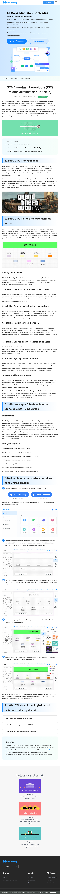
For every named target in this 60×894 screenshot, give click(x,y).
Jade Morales (16, 97)
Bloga (11, 78)
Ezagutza (16, 78)
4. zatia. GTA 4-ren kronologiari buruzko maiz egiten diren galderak (23, 151)
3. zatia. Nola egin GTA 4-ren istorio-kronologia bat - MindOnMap (23, 148)
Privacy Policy (45, 892)
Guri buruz (5, 877)
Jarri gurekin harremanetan (10, 880)
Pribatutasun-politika (52, 877)
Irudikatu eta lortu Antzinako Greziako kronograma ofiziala (30, 798)
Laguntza (30, 877)
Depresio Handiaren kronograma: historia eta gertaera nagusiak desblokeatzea (30, 846)
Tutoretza (30, 883)
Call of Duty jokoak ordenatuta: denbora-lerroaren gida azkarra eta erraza (30, 821)
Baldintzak (49, 880)
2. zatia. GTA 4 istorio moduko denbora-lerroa (17, 145)
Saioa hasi (48, 2)
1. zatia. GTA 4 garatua (11, 141)
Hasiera (7, 78)
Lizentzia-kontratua (51, 883)
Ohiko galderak (31, 880)
